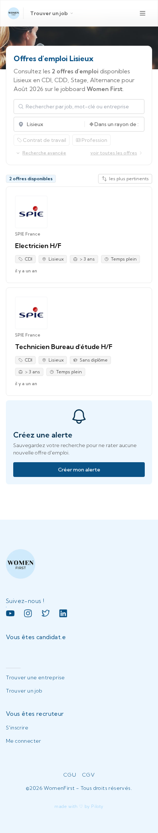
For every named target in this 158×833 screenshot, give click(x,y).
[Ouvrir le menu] (142, 13)
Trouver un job (49, 13)
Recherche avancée (44, 153)
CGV (88, 774)
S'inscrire (17, 727)
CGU (69, 774)
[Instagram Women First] (28, 613)
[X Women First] (45, 613)
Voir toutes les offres (113, 153)
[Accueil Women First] (13, 13)
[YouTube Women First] (10, 613)
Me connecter (23, 741)
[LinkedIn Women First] (63, 613)
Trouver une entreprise (35, 677)
